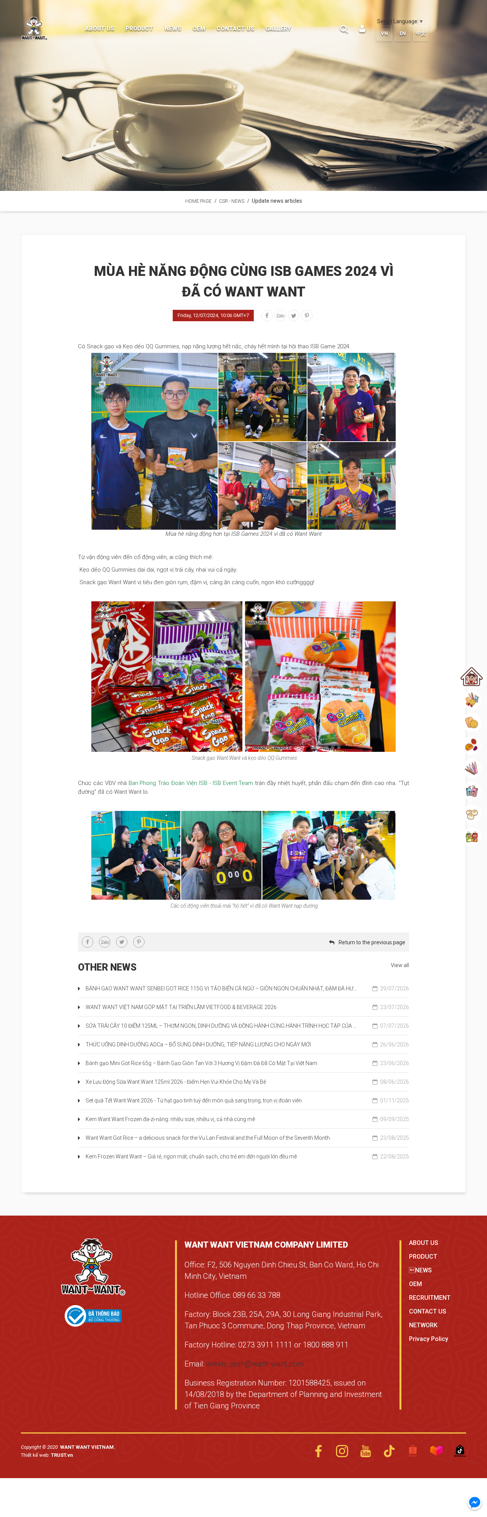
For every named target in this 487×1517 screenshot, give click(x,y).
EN (402, 33)
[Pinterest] (307, 315)
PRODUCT (423, 1256)
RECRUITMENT (429, 1297)
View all (400, 965)
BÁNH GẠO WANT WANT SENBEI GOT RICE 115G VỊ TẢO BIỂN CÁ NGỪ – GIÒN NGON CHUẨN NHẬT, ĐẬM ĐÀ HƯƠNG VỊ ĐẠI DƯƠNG (247, 988)
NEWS (420, 1270)
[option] (243, 95)
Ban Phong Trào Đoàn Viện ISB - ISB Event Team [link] (191, 783)
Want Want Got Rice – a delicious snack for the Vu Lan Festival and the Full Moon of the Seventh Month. (247, 1138)
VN (384, 33)
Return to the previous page (372, 942)
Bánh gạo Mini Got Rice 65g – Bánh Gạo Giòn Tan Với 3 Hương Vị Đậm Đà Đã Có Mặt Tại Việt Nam (247, 1063)
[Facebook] (267, 315)
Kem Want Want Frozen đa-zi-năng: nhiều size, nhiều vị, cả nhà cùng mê (247, 1119)
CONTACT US (427, 1311)
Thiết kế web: (36, 1455)
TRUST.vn (62, 1455)
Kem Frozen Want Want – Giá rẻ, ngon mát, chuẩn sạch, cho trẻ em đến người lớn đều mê (247, 1156)
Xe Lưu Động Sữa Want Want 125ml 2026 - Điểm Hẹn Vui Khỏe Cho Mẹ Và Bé (247, 1082)
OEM (415, 1284)
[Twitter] (293, 315)
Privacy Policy (428, 1338)
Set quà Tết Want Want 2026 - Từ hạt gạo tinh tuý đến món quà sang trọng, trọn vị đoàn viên (247, 1100)
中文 (421, 33)
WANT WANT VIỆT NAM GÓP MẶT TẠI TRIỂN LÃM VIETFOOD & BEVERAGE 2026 (247, 1007)
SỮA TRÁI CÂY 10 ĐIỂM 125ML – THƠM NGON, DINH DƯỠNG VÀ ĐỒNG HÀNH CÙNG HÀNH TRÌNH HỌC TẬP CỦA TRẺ (247, 1026)
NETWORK (423, 1325)
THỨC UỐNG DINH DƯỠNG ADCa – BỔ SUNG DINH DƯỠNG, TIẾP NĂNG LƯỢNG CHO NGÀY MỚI (247, 1044)
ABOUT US (423, 1242)
